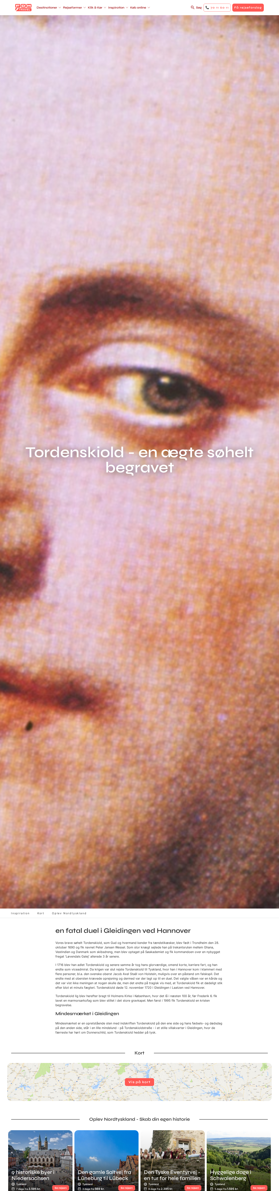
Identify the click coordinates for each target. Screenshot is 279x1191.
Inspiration (20, 913)
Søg (199, 7)
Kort (40, 913)
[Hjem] (23, 7)
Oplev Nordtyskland (69, 913)
